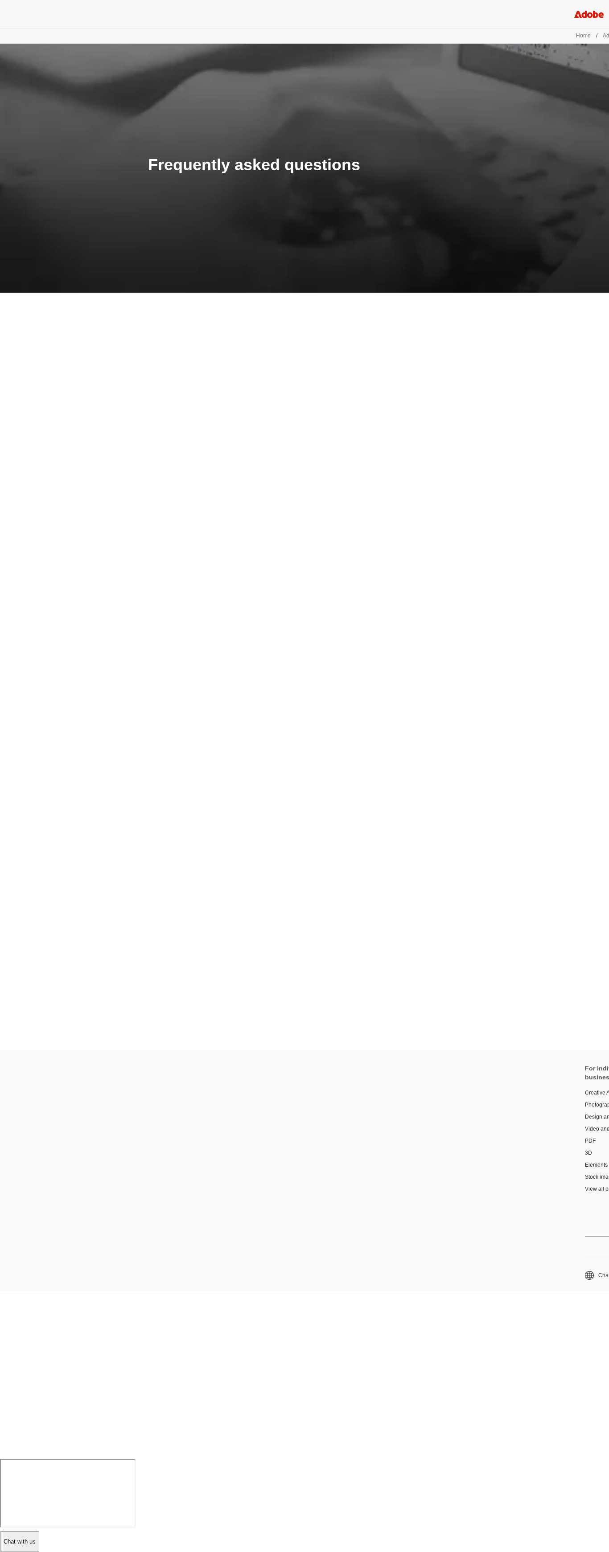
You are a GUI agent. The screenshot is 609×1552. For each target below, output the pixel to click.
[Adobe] (589, 14)
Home (583, 36)
